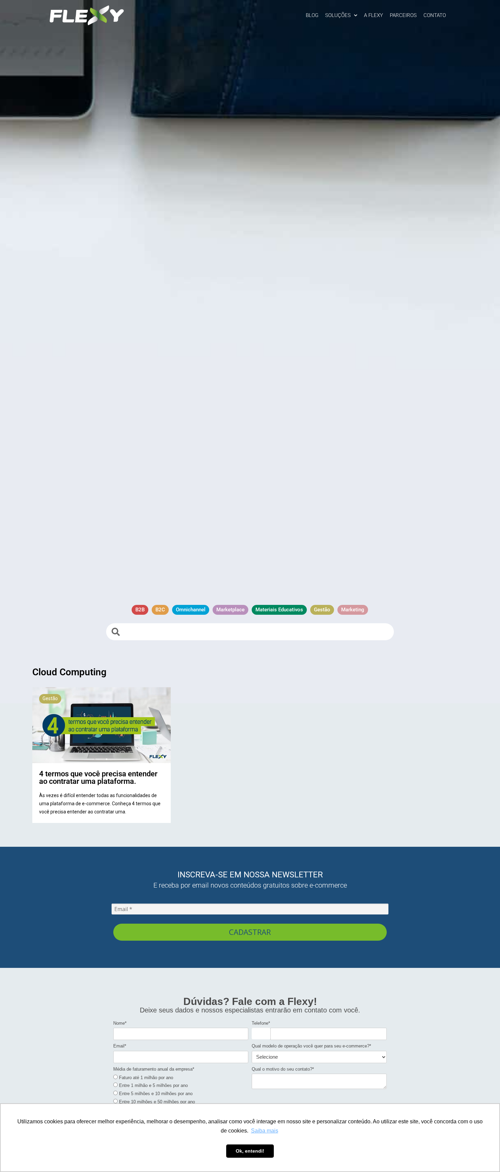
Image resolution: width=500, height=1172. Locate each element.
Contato (434, 15)
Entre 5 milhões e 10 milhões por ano (155, 1093)
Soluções (338, 15)
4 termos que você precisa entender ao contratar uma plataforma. (98, 777)
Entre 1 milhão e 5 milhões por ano (153, 1085)
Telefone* (261, 1023)
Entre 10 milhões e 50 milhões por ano (156, 1101)
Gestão (50, 698)
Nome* (120, 1023)
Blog (312, 15)
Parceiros (403, 15)
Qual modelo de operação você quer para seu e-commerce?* (311, 1046)
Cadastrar (250, 932)
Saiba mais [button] (264, 1131)
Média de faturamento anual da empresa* (153, 1069)
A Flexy (373, 15)
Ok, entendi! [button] (250, 1151)
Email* (119, 1046)
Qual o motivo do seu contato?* (283, 1069)
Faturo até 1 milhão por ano (145, 1077)
